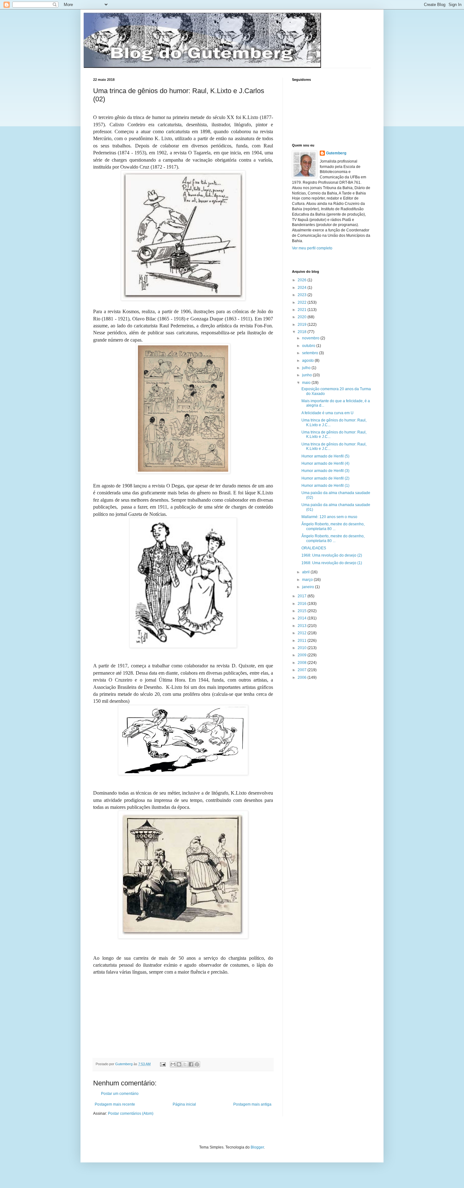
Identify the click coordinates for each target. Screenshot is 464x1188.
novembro (311, 338)
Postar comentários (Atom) (130, 1113)
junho (307, 375)
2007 (302, 670)
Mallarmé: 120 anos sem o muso (329, 517)
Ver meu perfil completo (312, 248)
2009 (302, 655)
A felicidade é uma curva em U (327, 413)
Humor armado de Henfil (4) (325, 463)
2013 (302, 626)
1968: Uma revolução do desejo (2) (331, 555)
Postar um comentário (120, 1093)
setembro (310, 353)
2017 (302, 596)
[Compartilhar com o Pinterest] (197, 1064)
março (308, 579)
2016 (302, 603)
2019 (302, 324)
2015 (302, 611)
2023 (302, 295)
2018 (302, 332)
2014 (302, 618)
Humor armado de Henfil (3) (325, 471)
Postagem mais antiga (252, 1104)
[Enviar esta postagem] (162, 1064)
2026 (302, 280)
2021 (302, 309)
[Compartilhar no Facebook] (191, 1064)
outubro (309, 345)
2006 (302, 677)
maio (307, 382)
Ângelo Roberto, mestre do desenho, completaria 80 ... (333, 526)
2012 (302, 633)
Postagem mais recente (115, 1104)
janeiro (308, 587)
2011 (302, 640)
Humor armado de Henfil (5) (325, 456)
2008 (302, 662)
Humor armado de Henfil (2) (325, 478)
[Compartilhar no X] (185, 1064)
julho (307, 368)
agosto (308, 360)
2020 (302, 317)
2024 (302, 287)
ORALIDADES (313, 548)
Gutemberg (336, 153)
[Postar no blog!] (179, 1064)
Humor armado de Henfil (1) (325, 485)
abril (306, 572)
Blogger (257, 1147)
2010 (302, 648)
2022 (302, 302)
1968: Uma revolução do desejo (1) (331, 563)
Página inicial (184, 1104)
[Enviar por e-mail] (173, 1064)
